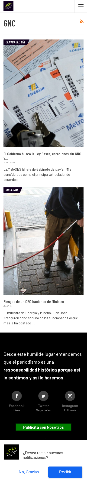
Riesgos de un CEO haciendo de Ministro (33, 301)
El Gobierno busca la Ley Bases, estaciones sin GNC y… (42, 155)
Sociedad (12, 190)
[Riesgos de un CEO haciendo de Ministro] (43, 241)
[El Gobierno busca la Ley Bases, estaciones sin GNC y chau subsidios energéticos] (43, 93)
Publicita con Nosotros (43, 427)
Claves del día (15, 42)
